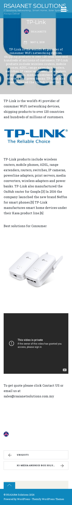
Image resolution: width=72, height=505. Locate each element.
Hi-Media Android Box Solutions (39, 465)
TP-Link (36, 22)
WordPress (23, 499)
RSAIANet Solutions (17, 494)
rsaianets (39, 31)
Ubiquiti (23, 454)
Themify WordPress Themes (48, 499)
